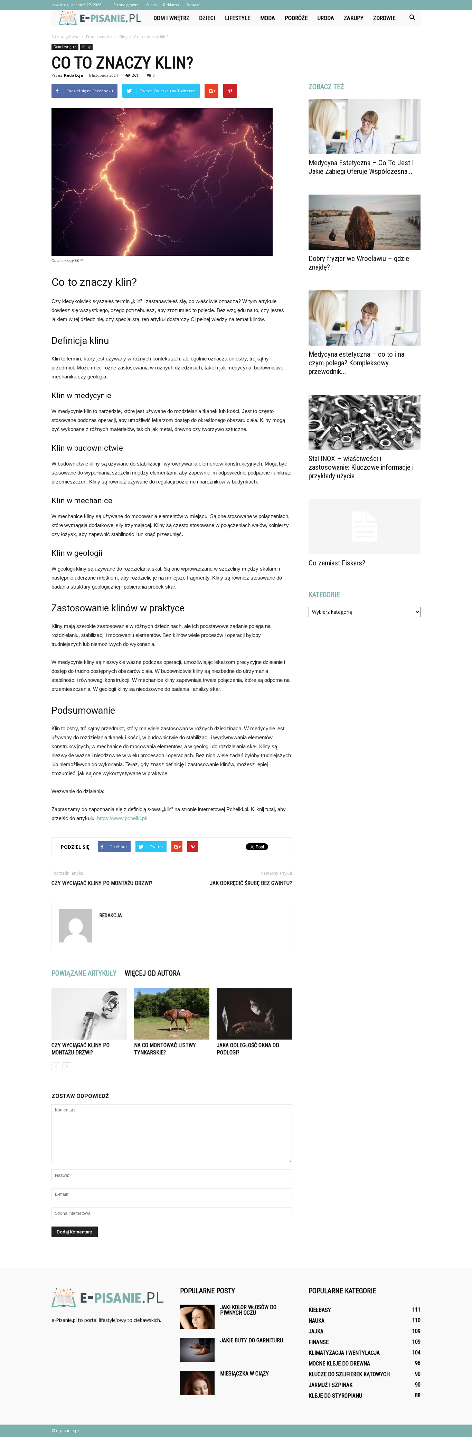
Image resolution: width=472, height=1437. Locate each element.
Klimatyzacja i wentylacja (344, 1353)
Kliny (86, 46)
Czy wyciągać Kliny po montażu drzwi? (101, 883)
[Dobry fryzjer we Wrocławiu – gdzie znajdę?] (365, 222)
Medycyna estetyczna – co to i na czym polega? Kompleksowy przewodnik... (356, 363)
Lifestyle (238, 18)
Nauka (316, 1320)
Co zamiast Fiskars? (337, 563)
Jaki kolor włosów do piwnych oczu (248, 1310)
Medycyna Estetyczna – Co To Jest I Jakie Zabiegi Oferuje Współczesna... (361, 167)
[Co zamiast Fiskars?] (365, 526)
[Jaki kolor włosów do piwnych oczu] (197, 1317)
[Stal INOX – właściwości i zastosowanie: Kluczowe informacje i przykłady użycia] (365, 422)
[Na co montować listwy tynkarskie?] (171, 1014)
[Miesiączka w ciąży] (197, 1383)
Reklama (171, 4)
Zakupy (354, 18)
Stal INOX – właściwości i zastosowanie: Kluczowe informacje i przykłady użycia (361, 467)
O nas (151, 4)
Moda (267, 18)
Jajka (316, 1331)
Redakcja (73, 75)
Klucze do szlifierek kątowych (349, 1374)
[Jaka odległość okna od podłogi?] (254, 1014)
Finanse (319, 1342)
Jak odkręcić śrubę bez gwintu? (251, 883)
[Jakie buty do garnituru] (197, 1350)
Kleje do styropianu (335, 1395)
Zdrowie (384, 18)
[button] (412, 18)
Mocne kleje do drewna (339, 1363)
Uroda (326, 18)
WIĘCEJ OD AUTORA (152, 973)
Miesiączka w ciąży (244, 1373)
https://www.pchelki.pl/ (122, 818)
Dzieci (207, 18)
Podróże (296, 18)
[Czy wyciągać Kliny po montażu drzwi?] (89, 1014)
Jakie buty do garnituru (251, 1340)
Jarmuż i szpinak (330, 1385)
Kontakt (193, 4)
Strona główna (126, 4)
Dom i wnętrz (171, 18)
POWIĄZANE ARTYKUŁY (83, 973)
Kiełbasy (320, 1310)
